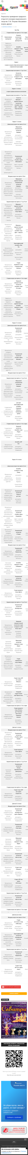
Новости (3, 13)
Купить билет (14, 993)
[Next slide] (25, 1020)
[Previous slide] (3, 1020)
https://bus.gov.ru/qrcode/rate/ (14, 1075)
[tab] (7, 1037)
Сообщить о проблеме (14, 1117)
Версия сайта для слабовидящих (12, 986)
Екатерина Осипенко (7, 26)
